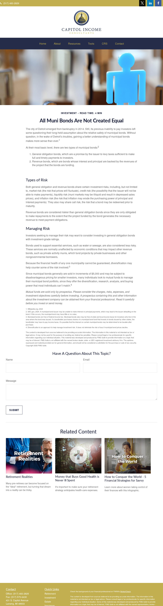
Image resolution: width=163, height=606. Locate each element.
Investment (50, 597)
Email (86, 359)
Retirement (50, 593)
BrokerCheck (125, 591)
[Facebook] (158, 3)
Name (9, 359)
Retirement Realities (19, 476)
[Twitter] (142, 3)
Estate (48, 601)
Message (11, 381)
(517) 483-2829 (11, 3)
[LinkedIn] (150, 3)
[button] (42, 44)
